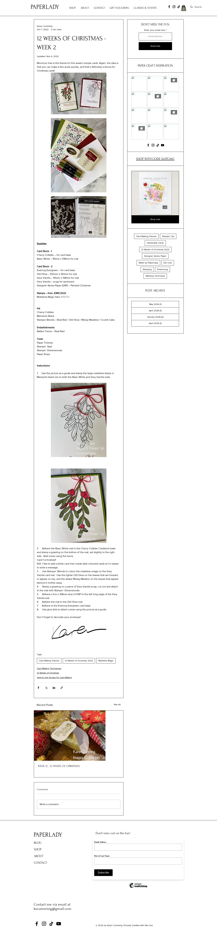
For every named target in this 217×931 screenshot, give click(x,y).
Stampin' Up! (168, 236)
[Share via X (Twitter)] (46, 687)
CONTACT (40, 863)
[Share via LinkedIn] (53, 687)
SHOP (37, 849)
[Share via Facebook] (38, 687)
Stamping (147, 269)
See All (117, 704)
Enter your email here (154, 30)
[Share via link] (61, 687)
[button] (183, 8)
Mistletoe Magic (106, 660)
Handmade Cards (155, 242)
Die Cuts (167, 262)
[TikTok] (179, 7)
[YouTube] (162, 145)
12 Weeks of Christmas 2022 (79, 660)
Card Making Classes (49, 660)
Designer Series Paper (155, 256)
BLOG (37, 843)
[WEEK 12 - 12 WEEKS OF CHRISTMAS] (78, 735)
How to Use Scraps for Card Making (54, 677)
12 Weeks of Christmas (48, 673)
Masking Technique (155, 276)
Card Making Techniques (49, 668)
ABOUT (38, 856)
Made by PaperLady (148, 262)
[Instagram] (174, 7)
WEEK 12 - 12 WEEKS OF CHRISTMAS (59, 766)
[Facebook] (169, 7)
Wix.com (149, 925)
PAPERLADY (45, 6)
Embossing (162, 269)
